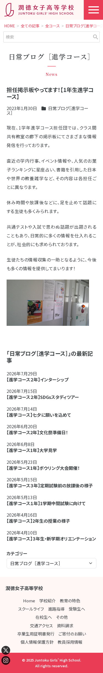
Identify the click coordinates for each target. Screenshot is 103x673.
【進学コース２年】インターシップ (37, 379)
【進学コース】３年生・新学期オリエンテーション (51, 538)
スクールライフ (31, 609)
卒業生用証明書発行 (35, 634)
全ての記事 (30, 26)
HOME (9, 26)
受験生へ (77, 609)
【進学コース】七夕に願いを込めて (39, 415)
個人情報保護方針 (37, 642)
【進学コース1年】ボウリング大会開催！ (43, 468)
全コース (52, 26)
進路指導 (56, 609)
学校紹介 (47, 601)
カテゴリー (17, 553)
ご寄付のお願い (72, 634)
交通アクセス (41, 625)
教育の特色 (70, 601)
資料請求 (65, 625)
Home (29, 601)
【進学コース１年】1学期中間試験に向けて (46, 503)
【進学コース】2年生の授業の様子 (38, 520)
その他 (62, 617)
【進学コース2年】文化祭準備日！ (37, 432)
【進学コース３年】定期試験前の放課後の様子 (50, 485)
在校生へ (43, 617)
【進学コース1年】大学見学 (32, 450)
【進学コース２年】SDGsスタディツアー (43, 397)
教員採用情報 (70, 642)
